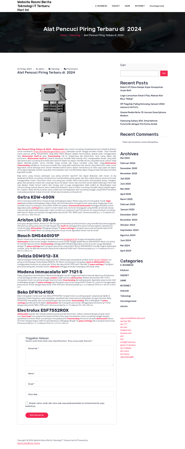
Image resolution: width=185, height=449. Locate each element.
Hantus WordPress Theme (28, 443)
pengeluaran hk (70, 239)
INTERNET (140, 6)
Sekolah (124, 291)
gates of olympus (128, 345)
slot (122, 336)
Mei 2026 (125, 158)
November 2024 (128, 220)
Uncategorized (157, 6)
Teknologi (74, 35)
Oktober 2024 (127, 225)
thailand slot (125, 330)
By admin (40, 69)
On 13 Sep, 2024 (24, 69)
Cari (123, 65)
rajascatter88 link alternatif (132, 318)
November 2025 (128, 173)
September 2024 (129, 230)
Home (63, 35)
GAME (127, 6)
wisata (124, 306)
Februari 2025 (127, 204)
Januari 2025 (127, 209)
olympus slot (126, 333)
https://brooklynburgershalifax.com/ (50, 151)
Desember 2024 (128, 214)
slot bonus (124, 354)
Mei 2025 (125, 189)
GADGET (116, 6)
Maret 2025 (126, 199)
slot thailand (125, 348)
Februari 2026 (127, 163)
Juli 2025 (125, 178)
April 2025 (125, 194)
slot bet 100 (125, 321)
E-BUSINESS (101, 6)
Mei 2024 (125, 245)
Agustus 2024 (127, 235)
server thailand (100, 260)
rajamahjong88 (127, 357)
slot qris (123, 327)
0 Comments (72, 69)
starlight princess (128, 342)
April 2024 (125, 250)
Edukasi (124, 270)
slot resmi (124, 351)
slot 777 (123, 324)
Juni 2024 (125, 240)
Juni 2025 (125, 183)
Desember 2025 (128, 168)
